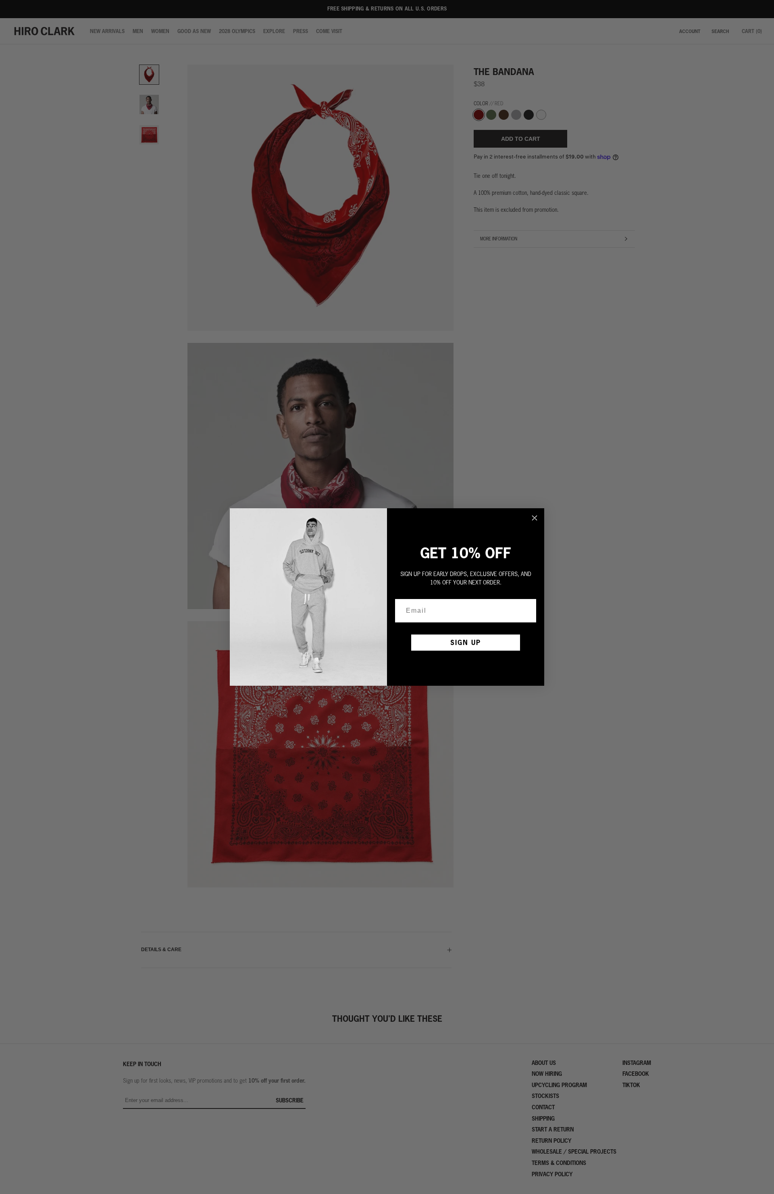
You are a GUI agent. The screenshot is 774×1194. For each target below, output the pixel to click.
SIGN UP (465, 642)
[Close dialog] (534, 518)
